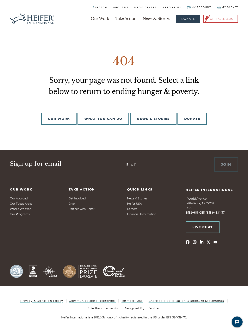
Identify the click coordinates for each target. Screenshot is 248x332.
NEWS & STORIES (153, 119)
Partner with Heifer (82, 209)
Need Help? (172, 7)
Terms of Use (132, 301)
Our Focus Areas (21, 203)
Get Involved (77, 198)
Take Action (125, 18)
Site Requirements (103, 308)
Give (72, 203)
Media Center (145, 7)
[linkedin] (201, 242)
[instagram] (194, 242)
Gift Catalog (222, 19)
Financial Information (141, 214)
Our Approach (19, 198)
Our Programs (20, 214)
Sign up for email (35, 163)
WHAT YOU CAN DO (103, 119)
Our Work (100, 18)
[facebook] (187, 242)
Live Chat (202, 227)
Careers (132, 209)
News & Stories (156, 18)
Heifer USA (134, 203)
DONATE (192, 119)
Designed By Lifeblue (141, 308)
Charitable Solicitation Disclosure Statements (186, 301)
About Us (120, 7)
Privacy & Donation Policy (41, 301)
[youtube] (215, 242)
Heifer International (209, 190)
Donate (188, 19)
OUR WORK (59, 119)
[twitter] (208, 242)
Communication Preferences (92, 301)
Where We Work (21, 209)
